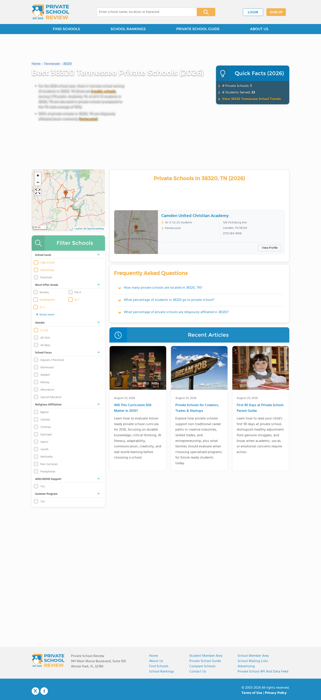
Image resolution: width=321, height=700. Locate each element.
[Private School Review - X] (35, 691)
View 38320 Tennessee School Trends (251, 99)
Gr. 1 (76, 300)
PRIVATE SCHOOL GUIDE (197, 29)
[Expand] (38, 192)
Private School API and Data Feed (263, 671)
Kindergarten (47, 300)
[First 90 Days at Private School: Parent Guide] (260, 368)
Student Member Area (205, 656)
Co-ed (44, 330)
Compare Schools (202, 666)
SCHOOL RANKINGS (128, 29)
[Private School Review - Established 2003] (50, 12)
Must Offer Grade (46, 285)
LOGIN (253, 12)
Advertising (246, 666)
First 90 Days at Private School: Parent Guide (260, 408)
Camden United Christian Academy (195, 216)
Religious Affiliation (48, 404)
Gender (40, 323)
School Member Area (253, 656)
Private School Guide (205, 661)
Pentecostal (88, 119)
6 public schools (103, 91)
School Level (43, 255)
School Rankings (161, 671)
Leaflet (78, 229)
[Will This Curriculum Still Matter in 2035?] (138, 368)
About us (156, 661)
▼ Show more (45, 314)
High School (47, 263)
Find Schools (158, 666)
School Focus (43, 352)
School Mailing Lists (253, 661)
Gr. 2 (42, 307)
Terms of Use (252, 693)
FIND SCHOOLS (66, 29)
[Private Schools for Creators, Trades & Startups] (199, 368)
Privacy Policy (276, 693)
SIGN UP (276, 12)
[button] (66, 194)
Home (153, 656)
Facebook (44, 691)
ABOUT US (259, 29)
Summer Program (46, 494)
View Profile (270, 247)
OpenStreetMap (95, 229)
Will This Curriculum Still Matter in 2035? (132, 408)
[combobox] (144, 12)
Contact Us (197, 671)
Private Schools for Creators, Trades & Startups (197, 408)
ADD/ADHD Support (48, 479)
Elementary (47, 270)
